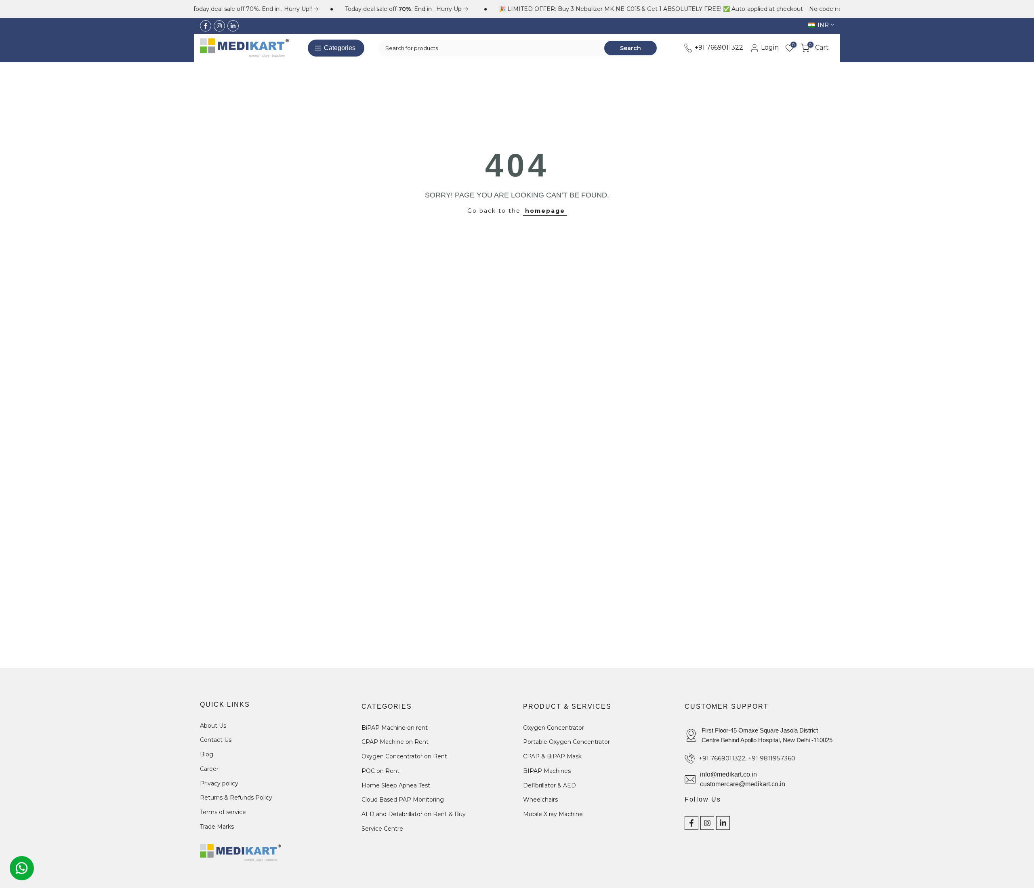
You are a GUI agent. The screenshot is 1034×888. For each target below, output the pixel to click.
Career (209, 769)
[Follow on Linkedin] (233, 25)
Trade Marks (217, 826)
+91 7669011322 (718, 47)
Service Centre (382, 828)
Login (769, 47)
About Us (213, 725)
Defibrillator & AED (549, 785)
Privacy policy (219, 783)
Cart (819, 47)
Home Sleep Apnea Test (395, 785)
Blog (206, 754)
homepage (545, 210)
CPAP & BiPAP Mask (552, 756)
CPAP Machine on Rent (395, 741)
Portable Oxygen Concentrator (566, 741)
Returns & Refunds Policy (236, 797)
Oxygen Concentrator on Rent (404, 756)
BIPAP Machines (547, 771)
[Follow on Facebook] (205, 25)
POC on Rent (380, 771)
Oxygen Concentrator (553, 727)
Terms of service (223, 812)
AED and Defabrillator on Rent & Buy (413, 814)
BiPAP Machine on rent (394, 727)
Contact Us (215, 739)
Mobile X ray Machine (553, 814)
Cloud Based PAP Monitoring (402, 799)
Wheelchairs (540, 799)
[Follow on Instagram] (219, 25)
